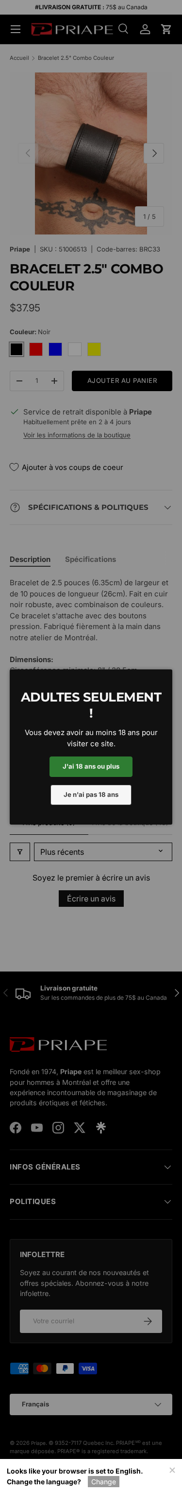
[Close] (172, 1469)
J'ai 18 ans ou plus (91, 766)
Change (103, 1481)
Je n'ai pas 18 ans (91, 794)
